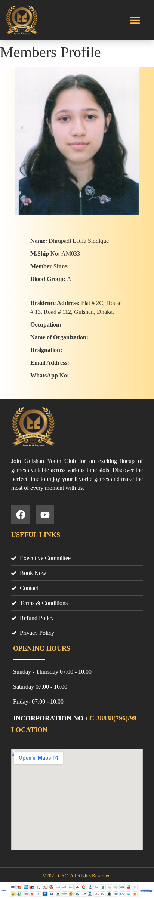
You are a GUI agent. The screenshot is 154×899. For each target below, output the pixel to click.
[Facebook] (20, 514)
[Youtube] (45, 514)
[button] (134, 20)
